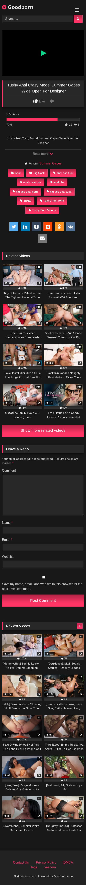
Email (7, 539)
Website (8, 556)
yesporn (50, 867)
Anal (18, 173)
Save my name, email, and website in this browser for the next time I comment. (42, 586)
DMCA (68, 862)
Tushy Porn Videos (44, 210)
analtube (58, 182)
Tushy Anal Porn (53, 200)
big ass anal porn (27, 191)
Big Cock (39, 173)
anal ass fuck (65, 173)
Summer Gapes (50, 163)
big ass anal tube (61, 191)
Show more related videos (43, 430)
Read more (41, 153)
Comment (9, 470)
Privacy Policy (46, 862)
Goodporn (19, 7)
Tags (33, 867)
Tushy (27, 200)
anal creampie (32, 182)
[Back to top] (73, 873)
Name (7, 522)
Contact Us (21, 862)
